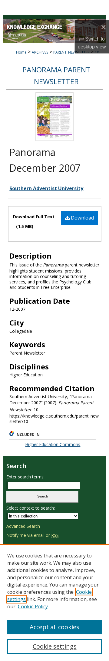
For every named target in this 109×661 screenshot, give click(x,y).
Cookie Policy (33, 606)
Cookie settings (55, 646)
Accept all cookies (54, 627)
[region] (54, 602)
